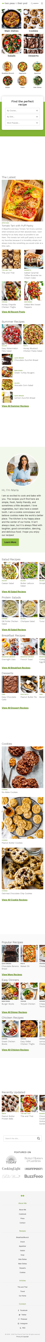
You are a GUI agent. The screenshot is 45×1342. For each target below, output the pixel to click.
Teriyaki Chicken (28, 1004)
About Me (22, 1203)
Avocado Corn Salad (23, 385)
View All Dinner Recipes (14, 1012)
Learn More (10, 542)
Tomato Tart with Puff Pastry (17, 225)
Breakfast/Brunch (22, 1237)
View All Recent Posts (13, 311)
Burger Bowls (8, 1004)
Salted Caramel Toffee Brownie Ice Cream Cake (32, 275)
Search (35, 3)
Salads (22, 1250)
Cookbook (22, 1214)
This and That (8, 273)
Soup (22, 1255)
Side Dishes (22, 1259)
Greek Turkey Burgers (24, 373)
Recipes (22, 1231)
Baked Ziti (25, 966)
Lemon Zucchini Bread (24, 398)
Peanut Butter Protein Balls (8, 1117)
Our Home (22, 1296)
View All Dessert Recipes (15, 708)
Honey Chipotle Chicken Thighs (9, 305)
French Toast (27, 659)
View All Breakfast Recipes (16, 667)
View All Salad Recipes (14, 591)
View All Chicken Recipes (15, 1049)
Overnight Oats (9, 659)
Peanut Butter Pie (29, 697)
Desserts (22, 1268)
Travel (22, 1291)
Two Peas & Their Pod (14, 3)
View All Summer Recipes (15, 406)
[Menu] (42, 3)
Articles (22, 1280)
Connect (22, 1304)
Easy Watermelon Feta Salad (10, 349)
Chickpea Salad (28, 621)
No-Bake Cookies (10, 792)
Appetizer (22, 1246)
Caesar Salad (8, 583)
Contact (22, 1223)
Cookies (22, 1272)
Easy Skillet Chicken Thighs (28, 1042)
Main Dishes (22, 1264)
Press (22, 1218)
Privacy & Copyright (22, 1336)
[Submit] (38, 1138)
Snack (22, 1242)
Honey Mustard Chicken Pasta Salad (32, 349)
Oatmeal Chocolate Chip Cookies (17, 893)
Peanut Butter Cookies (12, 843)
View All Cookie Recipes (14, 900)
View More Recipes (12, 974)
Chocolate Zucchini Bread (26, 360)
